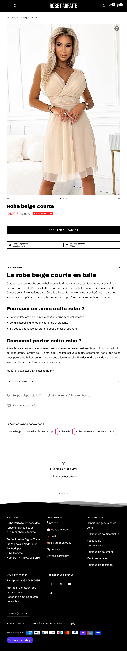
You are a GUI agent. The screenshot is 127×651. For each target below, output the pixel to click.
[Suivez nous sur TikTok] (51, 593)
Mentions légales (97, 558)
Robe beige (15, 431)
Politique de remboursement (96, 543)
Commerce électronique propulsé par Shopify (50, 623)
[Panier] (118, 5)
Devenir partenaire (58, 555)
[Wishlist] (111, 6)
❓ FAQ (51, 536)
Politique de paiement (100, 551)
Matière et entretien (20, 381)
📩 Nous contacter (58, 529)
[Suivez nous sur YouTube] (69, 584)
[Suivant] (119, 198)
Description (14, 267)
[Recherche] (15, 5)
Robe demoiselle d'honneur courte (95, 431)
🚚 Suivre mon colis (59, 542)
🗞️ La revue (54, 549)
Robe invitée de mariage (40, 431)
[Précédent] (8, 198)
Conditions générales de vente (101, 525)
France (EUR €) (16, 613)
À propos (52, 523)
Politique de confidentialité (103, 534)
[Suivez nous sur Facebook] (51, 584)
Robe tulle (64, 431)
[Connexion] (103, 5)
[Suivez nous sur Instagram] (60, 584)
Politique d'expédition (100, 564)
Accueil (11, 17)
